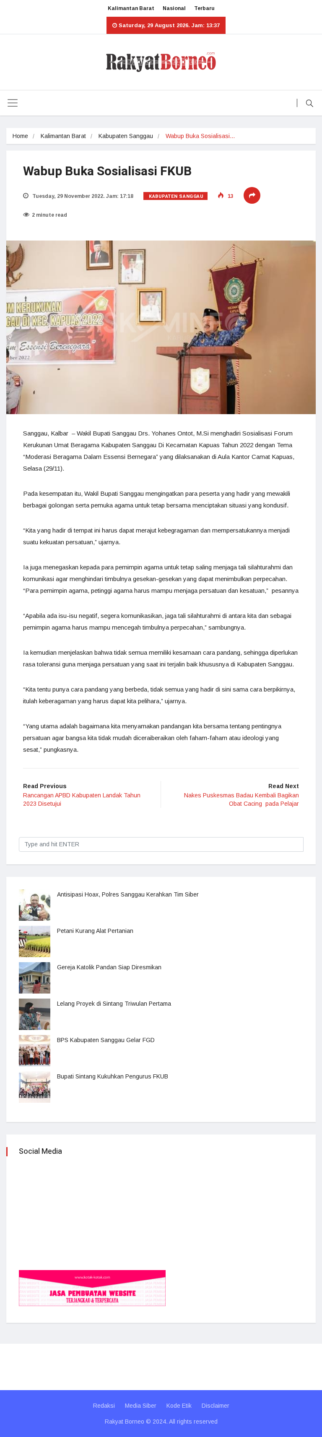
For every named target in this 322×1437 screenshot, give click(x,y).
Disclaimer (215, 1405)
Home (20, 136)
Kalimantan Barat (131, 8)
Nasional (174, 8)
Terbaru (204, 8)
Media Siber (140, 1405)
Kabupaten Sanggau (126, 136)
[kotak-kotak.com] (92, 1287)
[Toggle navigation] (12, 102)
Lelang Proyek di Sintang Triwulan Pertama (114, 1003)
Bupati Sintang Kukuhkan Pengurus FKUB (112, 1076)
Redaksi (104, 1405)
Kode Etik (179, 1405)
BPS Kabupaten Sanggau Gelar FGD (106, 1040)
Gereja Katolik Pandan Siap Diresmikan (109, 967)
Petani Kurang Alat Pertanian (95, 930)
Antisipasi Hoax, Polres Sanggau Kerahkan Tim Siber (128, 894)
